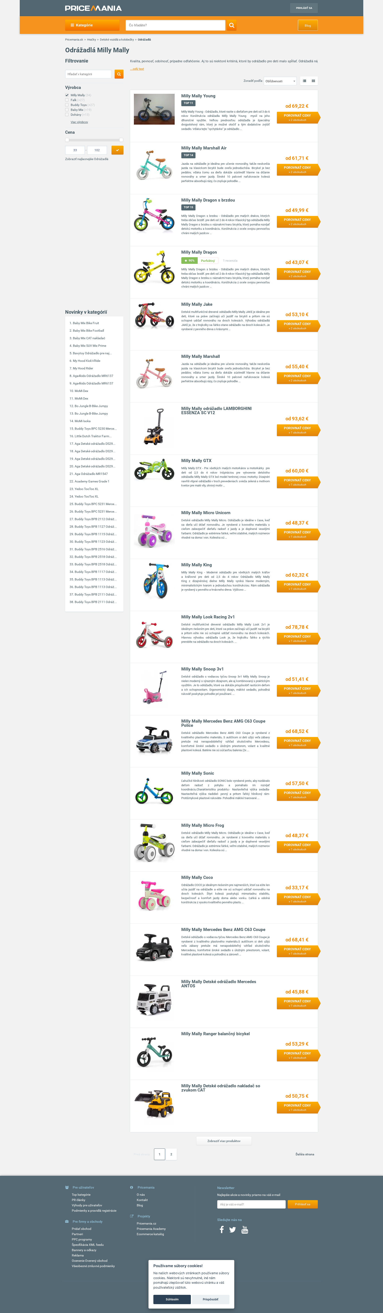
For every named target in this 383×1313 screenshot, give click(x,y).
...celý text (137, 69)
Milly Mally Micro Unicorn (206, 512)
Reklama (78, 1255)
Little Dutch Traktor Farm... (93, 436)
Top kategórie (81, 1194)
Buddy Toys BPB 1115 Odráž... (96, 534)
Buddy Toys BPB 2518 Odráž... (96, 557)
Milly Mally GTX (196, 460)
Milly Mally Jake (196, 304)
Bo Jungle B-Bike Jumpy (91, 406)
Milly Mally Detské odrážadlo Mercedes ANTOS (218, 983)
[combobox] (280, 80)
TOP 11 (188, 103)
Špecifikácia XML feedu (88, 1244)
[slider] (67, 140)
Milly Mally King (196, 564)
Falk (78, 100)
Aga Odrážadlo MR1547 (91, 474)
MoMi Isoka (83, 421)
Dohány (80, 114)
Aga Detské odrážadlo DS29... (95, 443)
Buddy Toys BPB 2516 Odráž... (96, 549)
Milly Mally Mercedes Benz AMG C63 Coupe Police (223, 723)
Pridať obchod (81, 1229)
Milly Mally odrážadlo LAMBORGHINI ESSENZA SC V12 (216, 410)
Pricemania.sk (74, 39)
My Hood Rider (83, 368)
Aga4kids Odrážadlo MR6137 (93, 376)
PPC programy (82, 1239)
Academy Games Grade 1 (92, 481)
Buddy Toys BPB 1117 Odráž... (96, 572)
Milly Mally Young (198, 95)
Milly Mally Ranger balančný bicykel (215, 1033)
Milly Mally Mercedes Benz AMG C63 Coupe (223, 929)
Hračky (91, 39)
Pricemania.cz (146, 1223)
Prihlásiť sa (304, 8)
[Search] (231, 25)
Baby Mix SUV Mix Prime (89, 345)
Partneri (77, 1234)
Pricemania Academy (151, 1229)
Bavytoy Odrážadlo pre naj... (92, 353)
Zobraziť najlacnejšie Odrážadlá (86, 159)
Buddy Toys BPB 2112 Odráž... (96, 519)
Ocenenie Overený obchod (89, 1260)
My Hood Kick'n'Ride (86, 361)
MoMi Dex (81, 391)
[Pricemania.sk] (93, 8)
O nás (141, 1194)
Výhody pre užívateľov (87, 1205)
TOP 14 (188, 155)
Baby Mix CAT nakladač (89, 338)
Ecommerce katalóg (150, 1234)
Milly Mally (81, 95)
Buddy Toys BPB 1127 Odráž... (96, 526)
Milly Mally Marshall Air (204, 148)
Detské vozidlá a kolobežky (117, 39)
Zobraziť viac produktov (223, 1141)
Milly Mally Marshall (200, 356)
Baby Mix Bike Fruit (86, 323)
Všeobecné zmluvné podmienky (93, 1266)
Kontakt (142, 1200)
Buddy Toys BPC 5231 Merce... (96, 504)
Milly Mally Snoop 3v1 (202, 669)
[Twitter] (232, 1231)
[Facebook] (221, 1231)
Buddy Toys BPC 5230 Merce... (96, 428)
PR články (78, 1200)
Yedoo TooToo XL (87, 489)
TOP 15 (188, 207)
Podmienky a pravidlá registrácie (94, 1210)
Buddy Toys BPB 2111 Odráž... (96, 594)
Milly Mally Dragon (199, 252)
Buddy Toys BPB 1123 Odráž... (96, 541)
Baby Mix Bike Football (88, 330)
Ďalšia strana (305, 1154)
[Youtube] (244, 1231)
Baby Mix (81, 110)
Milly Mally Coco (197, 877)
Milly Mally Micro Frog (202, 825)
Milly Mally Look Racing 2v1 (208, 616)
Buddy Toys (83, 105)
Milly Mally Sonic (197, 773)
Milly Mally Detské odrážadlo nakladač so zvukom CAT (220, 1088)
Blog (308, 25)
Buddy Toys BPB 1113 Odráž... (96, 579)
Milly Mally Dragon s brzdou (208, 200)
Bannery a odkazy (84, 1250)
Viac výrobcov (79, 122)
